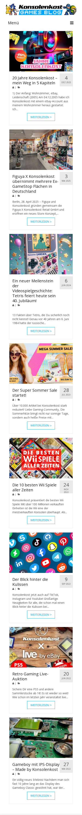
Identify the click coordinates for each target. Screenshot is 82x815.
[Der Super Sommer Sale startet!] (41, 363)
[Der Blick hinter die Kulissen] (41, 553)
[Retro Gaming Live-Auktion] (41, 647)
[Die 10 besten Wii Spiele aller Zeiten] (41, 458)
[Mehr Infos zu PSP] (41, 51)
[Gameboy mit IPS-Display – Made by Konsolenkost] (41, 738)
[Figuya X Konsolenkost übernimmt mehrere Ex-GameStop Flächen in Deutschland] (41, 150)
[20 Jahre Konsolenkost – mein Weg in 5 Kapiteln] (41, 51)
